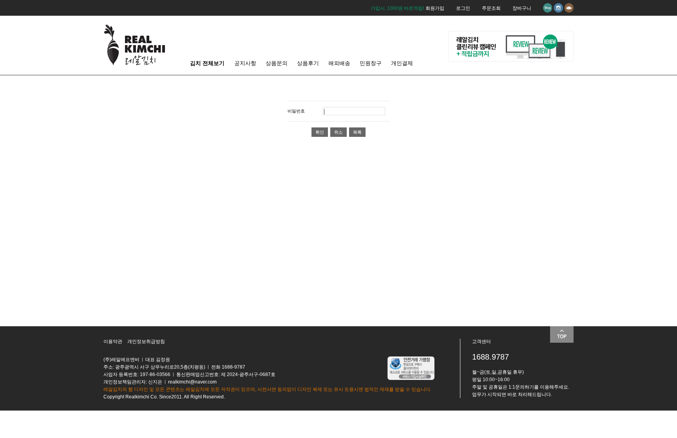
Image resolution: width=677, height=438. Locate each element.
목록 (357, 132)
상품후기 (308, 63)
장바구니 (521, 8)
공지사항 (245, 63)
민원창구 (371, 63)
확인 (319, 132)
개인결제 (402, 63)
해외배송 (339, 63)
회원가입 (434, 8)
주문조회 (491, 8)
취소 (338, 132)
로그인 (463, 8)
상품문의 (277, 63)
